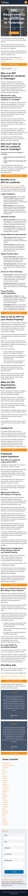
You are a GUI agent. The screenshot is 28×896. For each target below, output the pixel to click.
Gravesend (5, 787)
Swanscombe (5, 789)
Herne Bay (5, 810)
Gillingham (5, 791)
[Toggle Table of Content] (14, 69)
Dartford (4, 793)
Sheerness (5, 800)
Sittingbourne (5, 795)
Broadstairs (5, 824)
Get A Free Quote (14, 753)
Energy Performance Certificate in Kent (11, 185)
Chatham (4, 782)
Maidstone (4, 776)
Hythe (3, 808)
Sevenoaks (22, 675)
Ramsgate (4, 821)
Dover (3, 815)
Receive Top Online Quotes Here (14, 312)
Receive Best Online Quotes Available (14, 175)
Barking (3, 677)
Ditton (3, 769)
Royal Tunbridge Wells (13, 675)
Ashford (4, 797)
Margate (4, 819)
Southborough (4, 675)
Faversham (5, 802)
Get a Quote (13, 32)
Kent (3, 774)
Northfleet (4, 784)
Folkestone (5, 813)
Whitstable (5, 804)
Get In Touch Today (14, 64)
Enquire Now (14, 584)
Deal (3, 817)
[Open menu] (25, 2)
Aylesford (4, 771)
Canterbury (5, 806)
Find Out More (14, 450)
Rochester (4, 780)
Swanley (4, 778)
